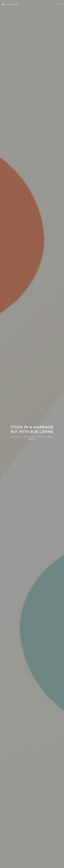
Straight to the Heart (16, 436)
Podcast (26, 436)
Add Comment (31, 439)
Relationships (32, 436)
